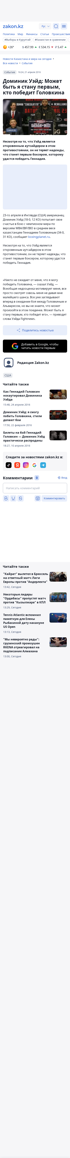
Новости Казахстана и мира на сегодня (27, 59)
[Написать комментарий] (35, 488)
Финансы (32, 34)
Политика (9, 34)
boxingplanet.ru (39, 237)
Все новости (10, 63)
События (27, 63)
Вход (64, 477)
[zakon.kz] (13, 26)
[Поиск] (56, 26)
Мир (20, 34)
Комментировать (54, 498)
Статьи (44, 34)
